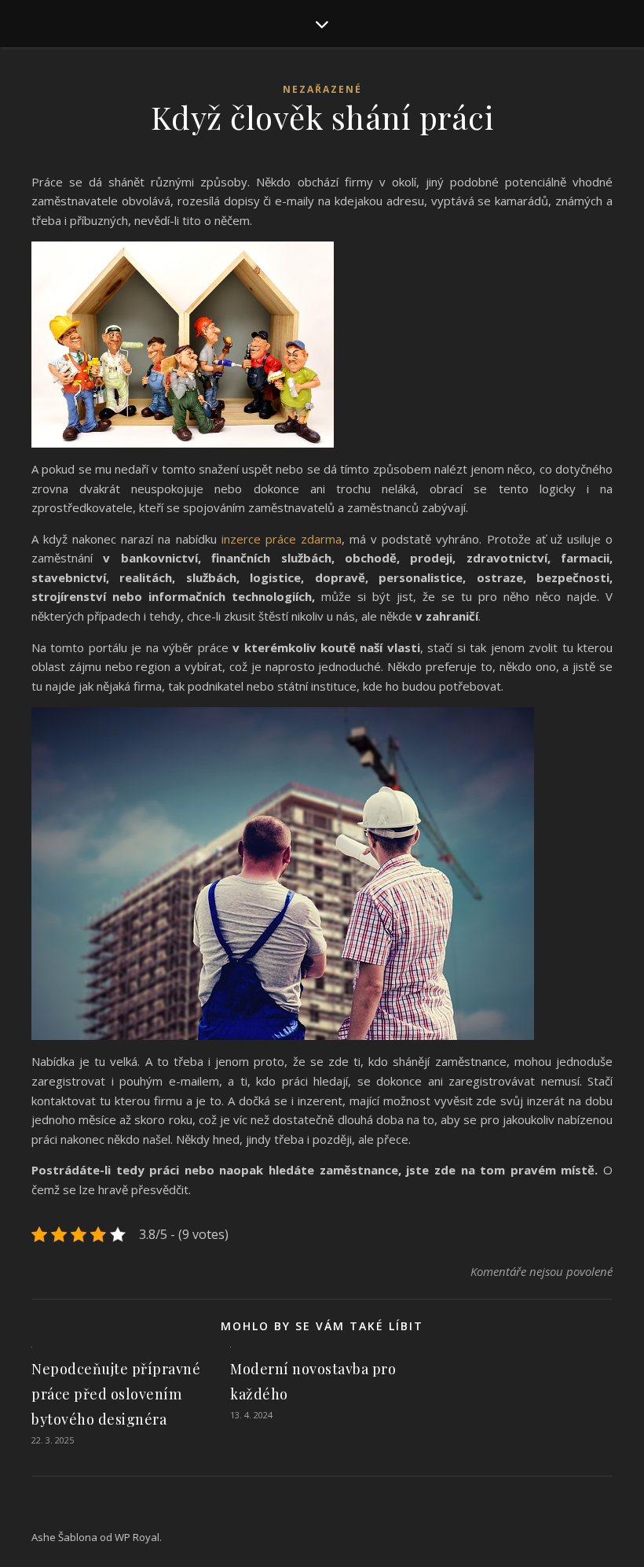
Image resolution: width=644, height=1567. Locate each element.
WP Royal (137, 1537)
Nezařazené (322, 89)
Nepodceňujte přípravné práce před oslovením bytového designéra (115, 1394)
